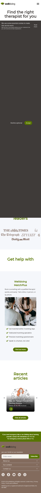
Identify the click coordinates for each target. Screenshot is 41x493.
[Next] (36, 397)
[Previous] (4, 397)
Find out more (20, 349)
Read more (35, 26)
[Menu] (38, 4)
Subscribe (34, 456)
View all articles (20, 418)
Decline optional (16, 123)
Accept (28, 123)
